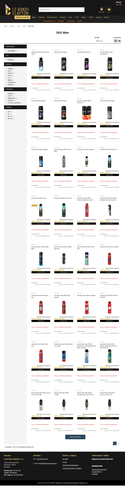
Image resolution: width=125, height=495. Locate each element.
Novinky (61, 21)
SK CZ (11, 118)
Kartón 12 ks (109, 126)
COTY (10, 96)
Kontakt (65, 459)
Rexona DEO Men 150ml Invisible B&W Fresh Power (85, 394)
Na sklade (12, 51)
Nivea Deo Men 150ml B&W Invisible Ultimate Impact (108, 199)
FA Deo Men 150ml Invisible (85, 149)
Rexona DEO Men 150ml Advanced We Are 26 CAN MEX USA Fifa (108, 346)
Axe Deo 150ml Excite (83, 52)
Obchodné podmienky (70, 465)
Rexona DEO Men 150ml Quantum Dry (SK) (107, 394)
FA (10, 78)
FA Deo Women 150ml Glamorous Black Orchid (85, 199)
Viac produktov (75, 437)
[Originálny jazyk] (117, 2)
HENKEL (11, 94)
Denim (11, 73)
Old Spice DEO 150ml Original (86, 295)
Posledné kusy (49, 21)
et (9, 114)
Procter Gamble (15, 103)
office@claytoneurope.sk (48, 463)
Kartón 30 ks (40, 272)
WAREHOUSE (97, 466)
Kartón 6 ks (41, 77)
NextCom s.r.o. (84, 483)
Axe (10, 71)
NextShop (58, 483)
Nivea (11, 80)
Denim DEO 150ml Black (107, 101)
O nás (64, 462)
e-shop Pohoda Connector (70, 483)
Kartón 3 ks (86, 126)
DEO (24, 26)
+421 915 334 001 (42, 459)
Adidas (11, 69)
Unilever (12, 100)
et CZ (10, 116)
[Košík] (109, 9)
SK (10, 112)
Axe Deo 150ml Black (60, 52)
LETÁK (79, 21)
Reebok (11, 85)
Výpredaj (70, 21)
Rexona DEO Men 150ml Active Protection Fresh (41, 394)
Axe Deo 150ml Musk (60, 101)
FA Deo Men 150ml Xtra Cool (63, 198)
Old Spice (12, 82)
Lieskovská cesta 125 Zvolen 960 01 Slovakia (99, 472)
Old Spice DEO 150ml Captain (109, 247)
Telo (18, 26)
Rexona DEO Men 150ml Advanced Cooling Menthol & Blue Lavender (86, 346)
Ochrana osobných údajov (71, 468)
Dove (10, 75)
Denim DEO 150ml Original (39, 149)
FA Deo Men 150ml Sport (39, 198)
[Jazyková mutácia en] (120, 2)
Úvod (5, 26)
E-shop (12, 26)
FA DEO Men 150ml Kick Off (108, 149)
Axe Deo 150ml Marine (38, 101)
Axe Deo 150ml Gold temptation (106, 53)
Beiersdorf (12, 98)
